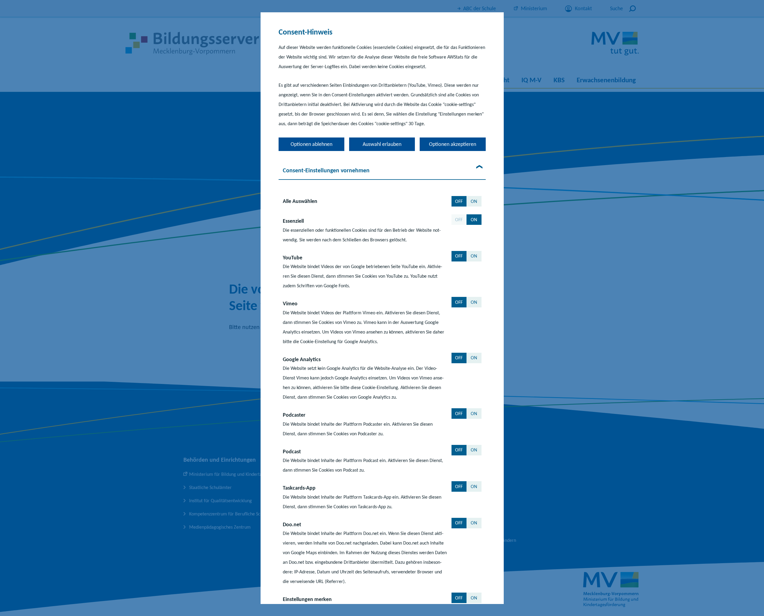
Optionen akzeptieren (452, 144)
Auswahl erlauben (382, 144)
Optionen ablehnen (311, 144)
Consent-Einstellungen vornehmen (326, 170)
